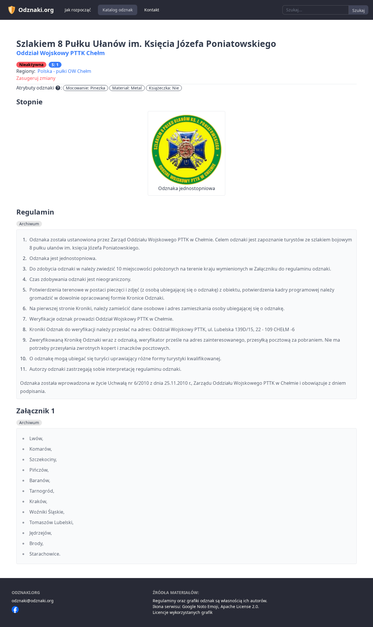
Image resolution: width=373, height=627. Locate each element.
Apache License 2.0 (239, 606)
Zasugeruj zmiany (35, 78)
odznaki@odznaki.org (33, 600)
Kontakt (151, 10)
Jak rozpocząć (78, 10)
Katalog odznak (118, 10)
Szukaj (358, 10)
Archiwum (29, 223)
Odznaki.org (36, 10)
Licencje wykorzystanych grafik (182, 612)
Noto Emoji (207, 606)
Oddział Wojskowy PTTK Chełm (60, 53)
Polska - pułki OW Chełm (64, 71)
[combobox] (315, 10)
